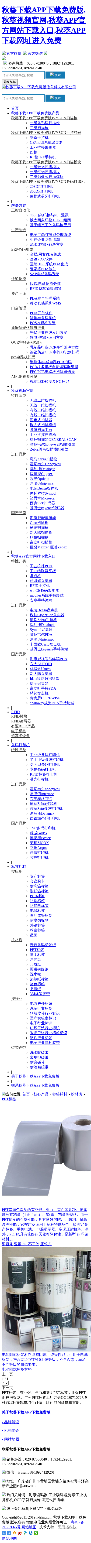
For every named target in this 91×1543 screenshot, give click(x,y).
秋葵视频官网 (22, 391)
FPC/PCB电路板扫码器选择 (52, 372)
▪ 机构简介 (10, 1431)
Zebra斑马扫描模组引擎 (49, 449)
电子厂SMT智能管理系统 (50, 235)
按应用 (16, 871)
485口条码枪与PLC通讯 (49, 215)
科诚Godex (38, 833)
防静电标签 (39, 906)
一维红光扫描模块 (45, 172)
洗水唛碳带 (39, 1052)
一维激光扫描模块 (45, 167)
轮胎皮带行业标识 (45, 1013)
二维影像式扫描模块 (46, 177)
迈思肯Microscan (43, 498)
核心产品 (41, 1094)
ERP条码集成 (22, 249)
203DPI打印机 (41, 186)
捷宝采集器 (39, 683)
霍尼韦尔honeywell (45, 789)
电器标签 (37, 911)
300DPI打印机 (41, 191)
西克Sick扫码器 (42, 503)
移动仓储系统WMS (45, 303)
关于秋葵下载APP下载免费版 (35, 1076)
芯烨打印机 (39, 857)
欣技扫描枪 (39, 537)
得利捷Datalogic (42, 469)
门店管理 (18, 308)
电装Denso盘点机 (44, 610)
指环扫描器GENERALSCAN (53, 439)
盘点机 (35, 576)
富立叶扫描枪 (41, 542)
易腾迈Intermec (42, 484)
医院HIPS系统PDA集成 (49, 264)
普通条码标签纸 (43, 945)
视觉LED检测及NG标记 (49, 381)
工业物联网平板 (43, 571)
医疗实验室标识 (43, 1018)
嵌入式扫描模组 (43, 425)
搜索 (57, 75)
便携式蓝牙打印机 (45, 196)
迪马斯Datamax (42, 813)
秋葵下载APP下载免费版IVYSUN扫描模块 (46, 162)
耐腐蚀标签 (39, 920)
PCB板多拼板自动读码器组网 (54, 367)
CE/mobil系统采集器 (46, 142)
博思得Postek (40, 838)
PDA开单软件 (41, 313)
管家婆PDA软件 (43, 269)
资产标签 (37, 876)
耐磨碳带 (37, 1062)
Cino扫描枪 (39, 523)
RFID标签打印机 (43, 774)
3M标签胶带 (40, 994)
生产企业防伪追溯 (45, 240)
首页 (15, 108)
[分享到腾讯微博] (25, 1533)
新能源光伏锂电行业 (28, 328)
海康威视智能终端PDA (48, 659)
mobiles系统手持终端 (47, 595)
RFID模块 (19, 716)
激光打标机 (39, 779)
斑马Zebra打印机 (43, 804)
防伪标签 (37, 901)
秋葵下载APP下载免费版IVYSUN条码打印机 (48, 182)
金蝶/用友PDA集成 (45, 254)
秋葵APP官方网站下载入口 (33, 556)
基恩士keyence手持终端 (49, 649)
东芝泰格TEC (41, 799)
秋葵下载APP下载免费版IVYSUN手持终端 (46, 133)
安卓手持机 (39, 138)
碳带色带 (18, 1048)
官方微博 (13, 53)
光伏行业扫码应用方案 (48, 333)
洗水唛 (35, 974)
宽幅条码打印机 (43, 769)
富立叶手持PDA (43, 688)
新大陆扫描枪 (41, 532)
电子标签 (18, 731)
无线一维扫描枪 (43, 405)
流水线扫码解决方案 (46, 244)
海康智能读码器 (43, 518)
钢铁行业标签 (41, 1038)
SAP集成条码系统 (44, 274)
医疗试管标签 (41, 915)
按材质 (16, 940)
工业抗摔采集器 (43, 147)
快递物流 (18, 279)
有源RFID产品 (23, 726)
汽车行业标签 (41, 1008)
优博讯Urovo (40, 669)
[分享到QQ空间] (15, 1533)
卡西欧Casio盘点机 (45, 644)
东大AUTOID (41, 664)
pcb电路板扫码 (23, 357)
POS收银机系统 (43, 323)
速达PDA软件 (41, 259)
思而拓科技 (67, 1527)
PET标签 (37, 950)
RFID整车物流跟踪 (45, 289)
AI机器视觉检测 (24, 377)
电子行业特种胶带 (45, 1043)
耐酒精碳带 (39, 1067)
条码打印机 (20, 745)
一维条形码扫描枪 (45, 123)
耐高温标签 (39, 886)
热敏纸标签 (39, 979)
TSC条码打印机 (43, 828)
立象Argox (38, 848)
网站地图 (28, 1527)
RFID (15, 712)
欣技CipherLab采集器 (47, 615)
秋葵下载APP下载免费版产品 (35, 113)
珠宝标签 (37, 930)
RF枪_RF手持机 (43, 157)
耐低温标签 (39, 891)
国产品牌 (18, 513)
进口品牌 (18, 454)
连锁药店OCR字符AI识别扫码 (54, 352)
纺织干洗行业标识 (45, 1028)
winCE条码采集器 (44, 590)
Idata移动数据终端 (45, 679)
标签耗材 (18, 867)
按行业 (16, 999)
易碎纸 (35, 959)
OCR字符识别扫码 (26, 342)
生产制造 (18, 230)
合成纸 (35, 964)
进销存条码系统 (43, 318)
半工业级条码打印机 (46, 760)
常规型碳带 (39, 1057)
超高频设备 (20, 736)
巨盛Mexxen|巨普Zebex (48, 547)
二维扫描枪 (39, 128)
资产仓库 (18, 293)
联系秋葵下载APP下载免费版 (35, 1085)
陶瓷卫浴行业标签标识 (48, 1033)
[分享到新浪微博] (20, 1533)
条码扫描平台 (41, 430)
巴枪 (33, 152)
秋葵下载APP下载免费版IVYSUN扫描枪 (44, 118)
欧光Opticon (39, 479)
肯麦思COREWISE (45, 698)
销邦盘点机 (39, 693)
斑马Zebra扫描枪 (43, 459)
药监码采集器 (41, 581)
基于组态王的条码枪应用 (50, 225)
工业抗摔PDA (41, 566)
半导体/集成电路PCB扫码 (51, 362)
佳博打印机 (39, 853)
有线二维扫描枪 (43, 410)
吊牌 (33, 935)
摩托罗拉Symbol (43, 493)
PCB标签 (37, 896)
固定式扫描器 (41, 420)
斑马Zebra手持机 (43, 620)
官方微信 (35, 53)
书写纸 (35, 989)
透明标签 (37, 955)
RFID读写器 (21, 721)
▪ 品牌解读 (10, 1422)
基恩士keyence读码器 (47, 508)
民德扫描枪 (39, 528)
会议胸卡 (37, 881)
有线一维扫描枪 (43, 415)
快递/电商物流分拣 (45, 284)
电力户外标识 (41, 1004)
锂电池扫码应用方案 (46, 337)
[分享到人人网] (31, 1533)
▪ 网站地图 (10, 1439)
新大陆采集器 (41, 674)
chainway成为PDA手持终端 (52, 703)
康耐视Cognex (41, 474)
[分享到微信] (36, 1533)
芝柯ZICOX (39, 843)
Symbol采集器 (41, 630)
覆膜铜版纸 (39, 969)
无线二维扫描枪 (43, 400)
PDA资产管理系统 (45, 298)
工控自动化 (20, 210)
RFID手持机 (40, 586)
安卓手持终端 (41, 600)
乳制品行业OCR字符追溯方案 (54, 347)
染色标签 (37, 984)
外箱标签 (37, 925)
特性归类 (18, 395)
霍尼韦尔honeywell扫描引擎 (52, 444)
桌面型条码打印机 (45, 764)
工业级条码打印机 (45, 755)
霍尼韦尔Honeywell (45, 464)
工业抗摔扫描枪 (43, 435)
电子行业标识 (41, 1023)
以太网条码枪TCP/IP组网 (50, 220)
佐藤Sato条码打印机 (46, 809)
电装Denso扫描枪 (44, 488)
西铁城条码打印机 (45, 818)
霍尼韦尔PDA (41, 634)
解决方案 (18, 205)
